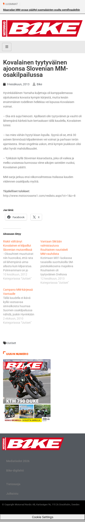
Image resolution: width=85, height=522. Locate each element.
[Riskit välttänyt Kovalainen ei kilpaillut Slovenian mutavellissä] (21, 260)
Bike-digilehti (15, 470)
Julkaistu (12, 493)
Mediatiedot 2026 (18, 461)
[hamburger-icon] (6, 47)
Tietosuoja (13, 484)
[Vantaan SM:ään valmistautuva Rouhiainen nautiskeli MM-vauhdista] (59, 262)
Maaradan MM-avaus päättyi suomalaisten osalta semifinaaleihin (41, 9)
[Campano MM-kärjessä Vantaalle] (21, 306)
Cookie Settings (42, 517)
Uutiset (11, 343)
